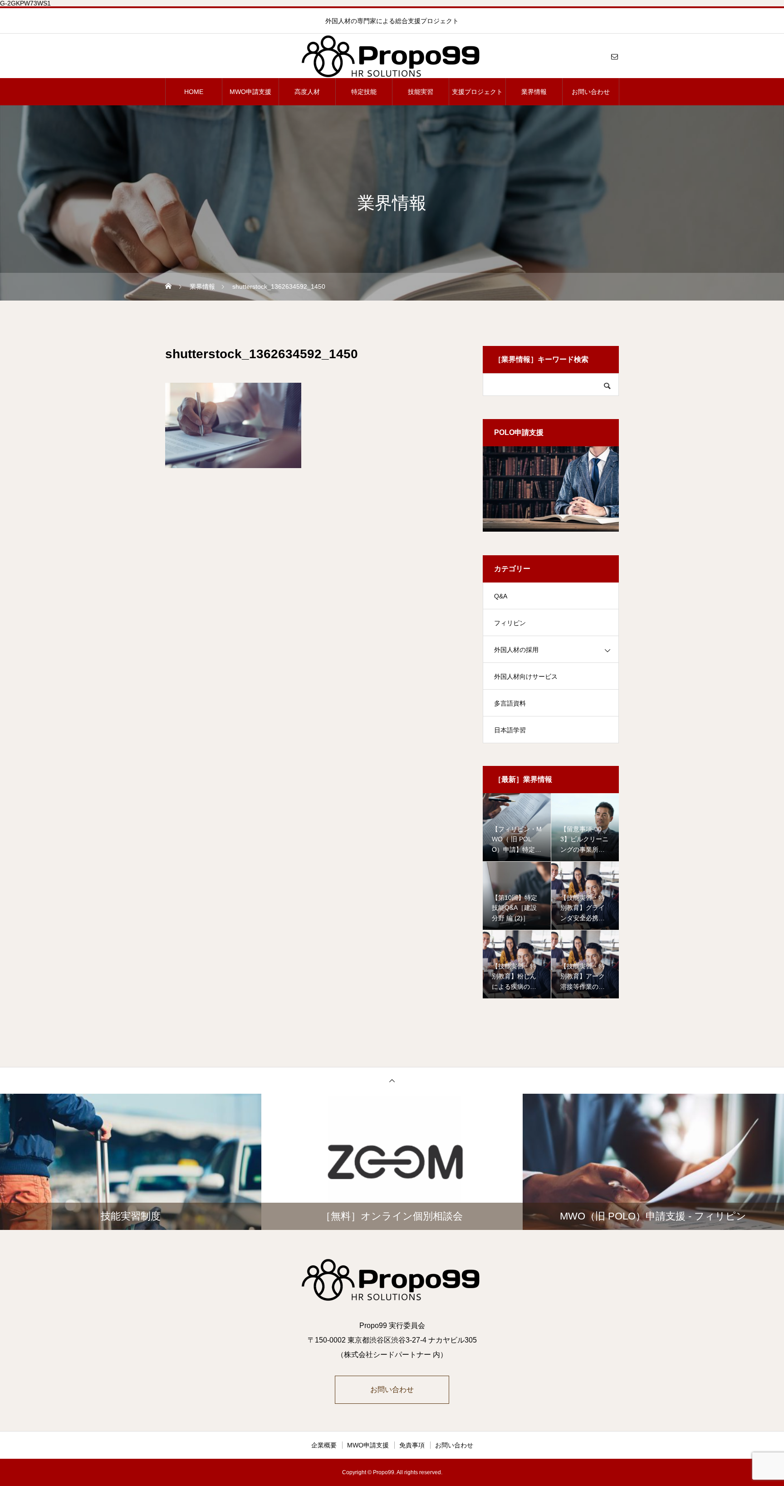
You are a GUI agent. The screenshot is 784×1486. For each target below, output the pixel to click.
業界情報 (534, 91)
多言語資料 (510, 703)
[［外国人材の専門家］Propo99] (392, 56)
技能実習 (420, 91)
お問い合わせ (591, 91)
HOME (193, 91)
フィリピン (510, 623)
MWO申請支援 (250, 91)
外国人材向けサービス (526, 676)
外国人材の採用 (516, 649)
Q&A (500, 596)
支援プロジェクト (477, 91)
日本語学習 (510, 730)
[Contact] (614, 56)
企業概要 (324, 1445)
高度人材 (307, 91)
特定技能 (364, 91)
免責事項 (412, 1445)
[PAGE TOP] (392, 1080)
